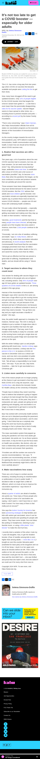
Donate (34, 3)
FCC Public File (8, 707)
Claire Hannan (30, 123)
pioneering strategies (14, 513)
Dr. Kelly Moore (20, 237)
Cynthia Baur (6, 385)
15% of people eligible (28, 99)
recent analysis (20, 242)
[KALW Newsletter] (20, 613)
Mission (6, 692)
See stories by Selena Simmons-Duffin (25, 597)
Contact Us (7, 715)
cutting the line (27, 89)
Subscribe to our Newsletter (12, 711)
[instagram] (5, 728)
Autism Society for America (22, 510)
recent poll (17, 116)
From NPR (7, 573)
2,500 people (22, 227)
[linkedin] (5, 731)
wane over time (20, 169)
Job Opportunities (9, 696)
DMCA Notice (8, 719)
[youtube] (5, 735)
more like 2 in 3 (29, 540)
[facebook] (5, 724)
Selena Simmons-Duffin (23, 587)
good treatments (15, 220)
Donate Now (7, 700)
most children (15, 194)
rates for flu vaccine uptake (12, 109)
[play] (3, 757)
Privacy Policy (8, 703)
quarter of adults (14, 493)
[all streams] (37, 756)
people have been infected (16, 222)
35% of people (28, 281)
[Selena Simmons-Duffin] (6, 590)
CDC (22, 191)
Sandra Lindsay (27, 346)
